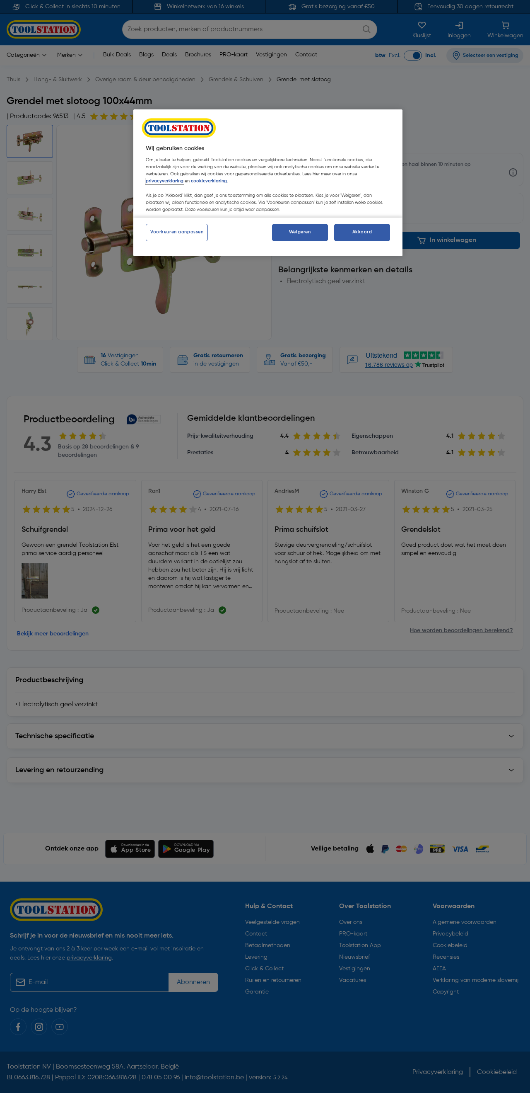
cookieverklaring (209, 181)
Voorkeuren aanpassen (176, 232)
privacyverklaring (164, 181)
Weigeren (300, 232)
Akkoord (362, 232)
